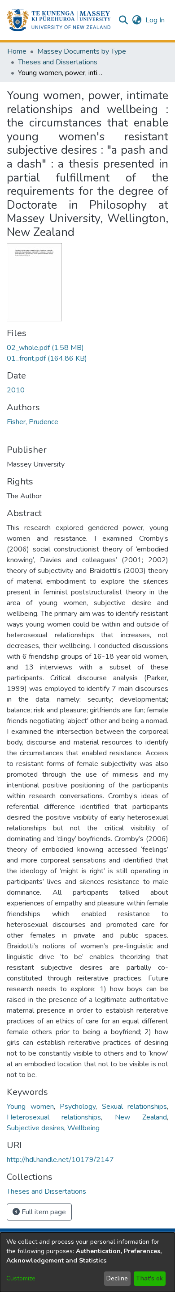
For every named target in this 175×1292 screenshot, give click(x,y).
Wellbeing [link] (83, 1128)
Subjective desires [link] (35, 1128)
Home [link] (16, 51)
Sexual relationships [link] (134, 1106)
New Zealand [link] (141, 1117)
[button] (58, 20)
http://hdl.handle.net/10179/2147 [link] (60, 1160)
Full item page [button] (43, 1212)
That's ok (149, 1278)
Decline (117, 1278)
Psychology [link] (78, 1106)
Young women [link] (30, 1106)
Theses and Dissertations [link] (57, 62)
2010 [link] (16, 390)
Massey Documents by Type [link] (81, 51)
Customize (20, 1278)
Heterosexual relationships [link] (54, 1117)
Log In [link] (155, 20)
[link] (45, 348)
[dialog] (87, 1262)
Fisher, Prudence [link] (32, 422)
